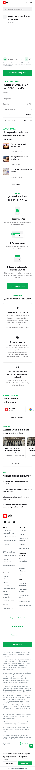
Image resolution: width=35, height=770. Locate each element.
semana (10, 59)
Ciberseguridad (8, 608)
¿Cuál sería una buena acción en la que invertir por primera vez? (15, 506)
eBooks (5, 605)
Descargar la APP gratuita (17, 73)
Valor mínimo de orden (10, 115)
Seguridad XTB (24, 548)
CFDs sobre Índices (9, 541)
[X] (14, 522)
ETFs (4, 548)
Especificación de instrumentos (9, 567)
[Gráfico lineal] (26, 59)
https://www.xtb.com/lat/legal (19, 692)
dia (5, 59)
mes (16, 59)
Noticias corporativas (23, 560)
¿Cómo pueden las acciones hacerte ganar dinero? (16, 490)
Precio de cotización (22, 570)
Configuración (10, 763)
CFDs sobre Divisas (9, 537)
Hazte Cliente (17, 644)
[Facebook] (9, 522)
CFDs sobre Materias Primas (8, 532)
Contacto (22, 544)
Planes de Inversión (9, 556)
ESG (20, 575)
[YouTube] (5, 522)
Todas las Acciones (16, 418)
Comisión (6, 104)
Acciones (6, 544)
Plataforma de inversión (23, 539)
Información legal (25, 602)
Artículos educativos (6, 578)
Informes (22, 565)
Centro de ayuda (8, 601)
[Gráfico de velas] (30, 59)
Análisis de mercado (6, 584)
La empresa (23, 531)
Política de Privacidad (22, 584)
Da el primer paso (18, 286)
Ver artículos (16, 464)
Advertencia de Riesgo (24, 596)
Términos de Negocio (23, 590)
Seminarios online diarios (9, 590)
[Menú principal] (31, 2)
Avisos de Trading (25, 605)
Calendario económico (6, 596)
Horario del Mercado (9, 120)
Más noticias (16, 184)
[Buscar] (26, 2)
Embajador (22, 534)
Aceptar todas (25, 763)
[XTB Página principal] (5, 2)
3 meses (22, 59)
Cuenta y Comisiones (7, 560)
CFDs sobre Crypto (9, 552)
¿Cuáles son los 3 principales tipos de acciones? (16, 498)
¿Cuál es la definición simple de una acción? (15, 483)
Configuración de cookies (22, 744)
